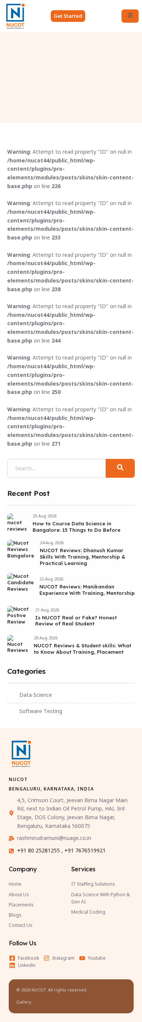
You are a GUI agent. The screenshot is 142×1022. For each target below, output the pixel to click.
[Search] (120, 468)
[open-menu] (130, 16)
